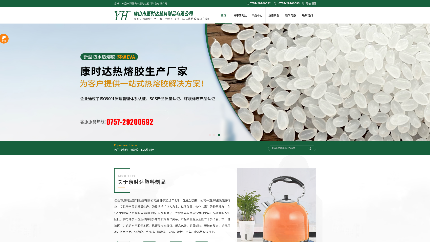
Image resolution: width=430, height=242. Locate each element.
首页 (223, 15)
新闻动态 (290, 15)
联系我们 (307, 15)
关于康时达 (240, 15)
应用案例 (273, 15)
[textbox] (287, 148)
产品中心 (257, 15)
